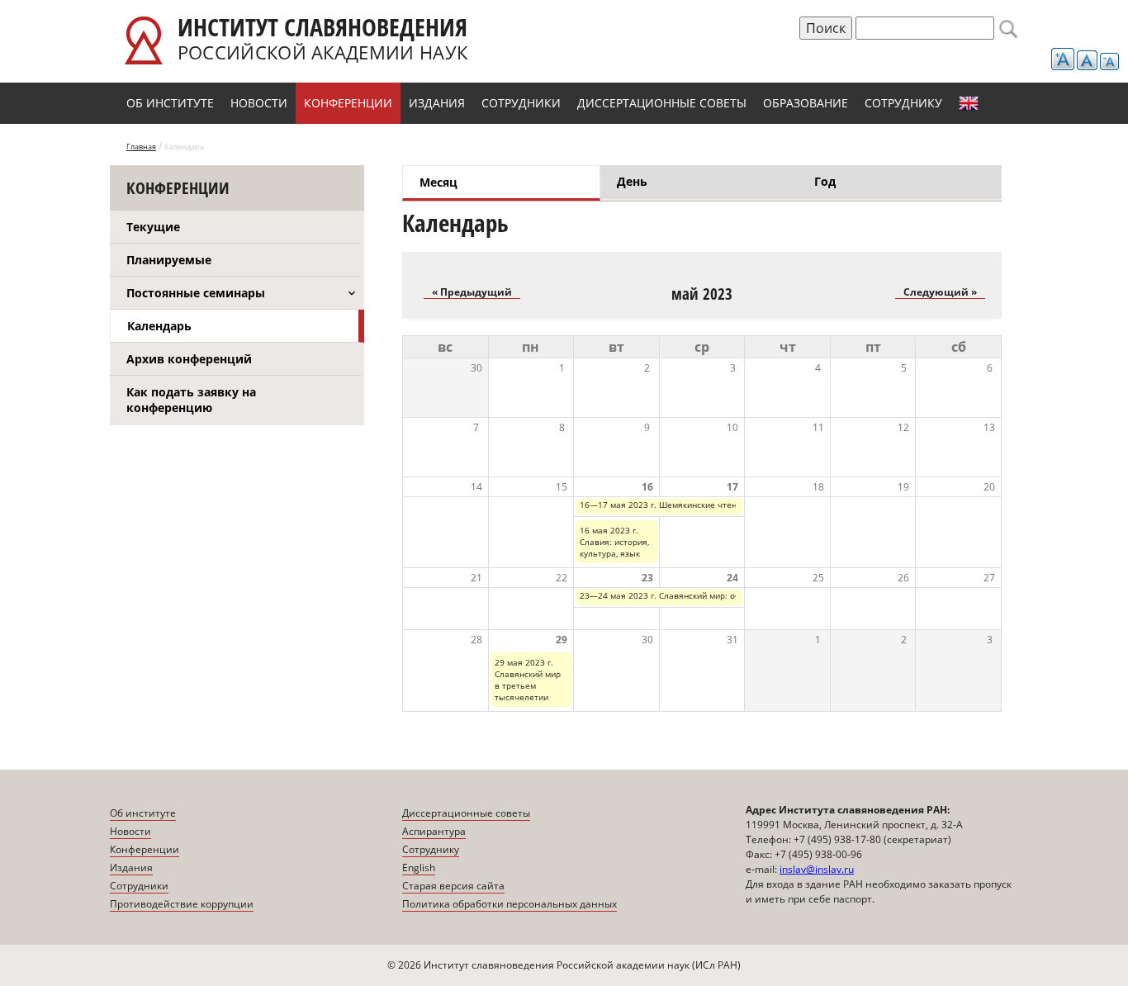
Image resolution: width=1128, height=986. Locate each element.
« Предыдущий (472, 292)
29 (561, 640)
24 (732, 578)
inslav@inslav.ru (817, 869)
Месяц (497, 182)
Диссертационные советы (661, 103)
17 (732, 487)
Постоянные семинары (195, 293)
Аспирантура (434, 831)
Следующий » (940, 292)
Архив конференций (189, 359)
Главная (141, 146)
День (632, 181)
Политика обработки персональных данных (509, 904)
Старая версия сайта (453, 886)
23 (647, 578)
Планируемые (168, 260)
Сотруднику (903, 103)
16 (647, 487)
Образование (805, 103)
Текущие (153, 227)
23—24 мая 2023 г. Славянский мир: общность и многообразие (709, 595)
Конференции (348, 103)
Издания (437, 103)
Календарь (159, 326)
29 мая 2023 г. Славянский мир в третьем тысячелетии (528, 680)
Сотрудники (521, 103)
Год (825, 181)
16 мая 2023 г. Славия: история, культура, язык (614, 541)
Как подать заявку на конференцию (191, 399)
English (968, 103)
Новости (258, 103)
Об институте (170, 103)
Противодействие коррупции (182, 904)
